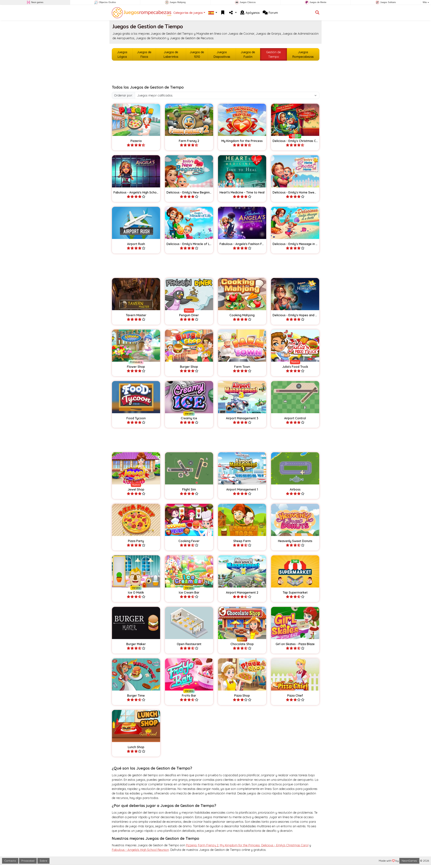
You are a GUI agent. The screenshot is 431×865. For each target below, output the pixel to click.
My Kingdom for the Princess (240, 845)
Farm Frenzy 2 (208, 845)
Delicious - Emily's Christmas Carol (284, 845)
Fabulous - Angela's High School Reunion (140, 850)
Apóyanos (252, 13)
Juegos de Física (144, 54)
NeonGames (409, 860)
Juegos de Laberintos (170, 54)
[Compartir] (232, 13)
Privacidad (27, 860)
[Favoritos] (223, 13)
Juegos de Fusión (248, 54)
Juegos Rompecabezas (303, 54)
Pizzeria (191, 845)
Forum (273, 13)
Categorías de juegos (188, 13)
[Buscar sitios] (317, 13)
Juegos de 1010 (197, 54)
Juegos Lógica (122, 54)
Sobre (43, 860)
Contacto (10, 860)
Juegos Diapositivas (221, 54)
